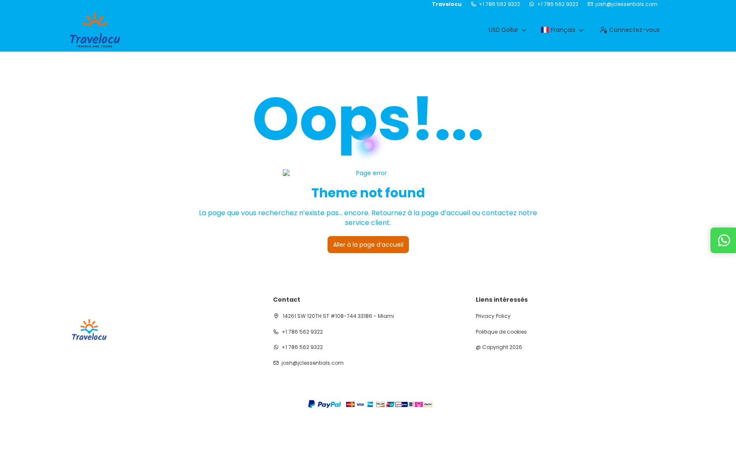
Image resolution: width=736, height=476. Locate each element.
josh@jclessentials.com (626, 4)
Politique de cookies (501, 332)
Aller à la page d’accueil (368, 244)
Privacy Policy (493, 316)
